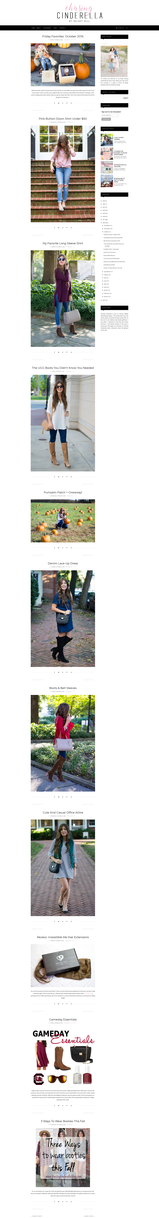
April (105, 287)
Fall (75, 122)
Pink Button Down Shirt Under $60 (63, 118)
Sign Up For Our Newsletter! (111, 112)
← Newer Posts (37, 110)
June (105, 281)
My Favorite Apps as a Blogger (120, 165)
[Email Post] (71, 103)
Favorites (74, 39)
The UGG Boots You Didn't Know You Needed (63, 368)
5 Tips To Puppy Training (119, 138)
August (106, 275)
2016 (104, 223)
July (105, 278)
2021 (104, 207)
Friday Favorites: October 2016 (62, 36)
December (107, 225)
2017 (104, 219)
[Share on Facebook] (54, 103)
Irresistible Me (88, 993)
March (106, 290)
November (107, 228)
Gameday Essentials (63, 1019)
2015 (104, 300)
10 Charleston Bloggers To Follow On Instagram (120, 152)
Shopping (74, 1023)
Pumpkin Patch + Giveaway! (63, 492)
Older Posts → (89, 110)
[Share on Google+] (62, 103)
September (107, 271)
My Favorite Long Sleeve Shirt (63, 243)
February (106, 293)
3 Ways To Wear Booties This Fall (63, 1121)
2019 (104, 213)
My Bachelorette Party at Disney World (119, 180)
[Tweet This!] (58, 103)
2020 (104, 210)
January (106, 296)
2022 (104, 204)
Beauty (74, 940)
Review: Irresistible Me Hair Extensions (63, 937)
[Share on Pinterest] (67, 103)
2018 (104, 216)
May (105, 284)
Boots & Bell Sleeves (63, 688)
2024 (104, 201)
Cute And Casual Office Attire (63, 812)
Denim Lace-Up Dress (63, 563)
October (106, 232)
